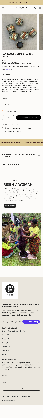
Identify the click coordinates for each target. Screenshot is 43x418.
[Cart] (40, 8)
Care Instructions (11, 164)
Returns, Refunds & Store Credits (13, 331)
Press (4, 355)
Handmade (6, 105)
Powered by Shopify (8, 401)
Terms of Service (8, 335)
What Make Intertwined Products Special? (18, 156)
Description (6, 75)
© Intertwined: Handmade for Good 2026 (16, 396)
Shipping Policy (7, 339)
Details (4, 98)
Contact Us (6, 347)
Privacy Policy (7, 343)
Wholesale (5, 351)
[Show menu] (3, 8)
